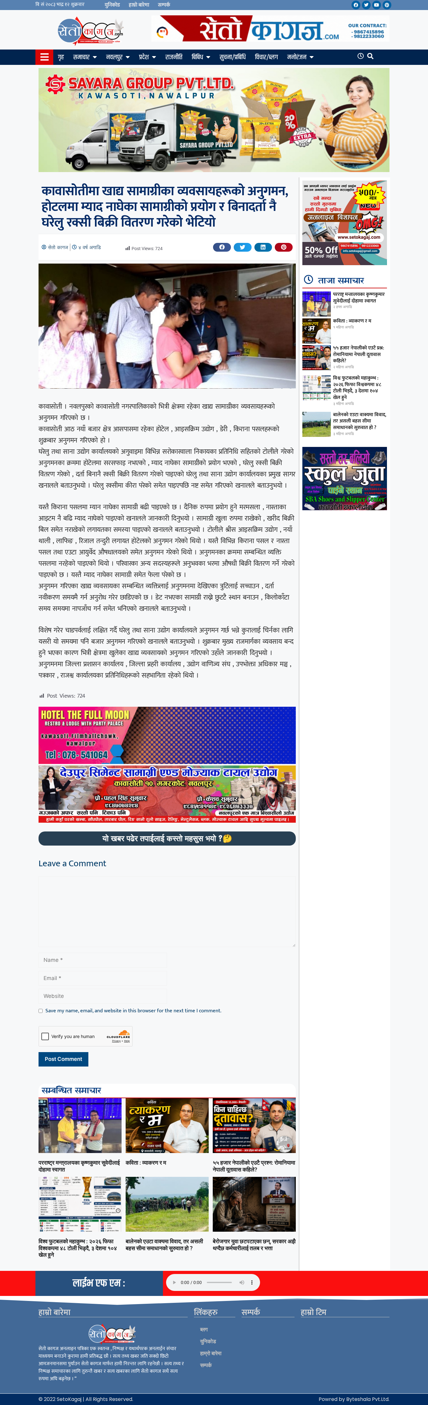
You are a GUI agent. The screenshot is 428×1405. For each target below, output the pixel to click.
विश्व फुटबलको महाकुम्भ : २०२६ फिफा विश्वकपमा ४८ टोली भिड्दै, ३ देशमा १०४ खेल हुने (78, 1248)
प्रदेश (144, 57)
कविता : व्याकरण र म (146, 1162)
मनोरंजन (296, 57)
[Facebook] (356, 5)
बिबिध (197, 57)
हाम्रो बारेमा (139, 5)
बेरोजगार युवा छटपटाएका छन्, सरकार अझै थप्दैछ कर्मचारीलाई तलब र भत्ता (254, 1244)
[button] (222, 247)
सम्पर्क (164, 5)
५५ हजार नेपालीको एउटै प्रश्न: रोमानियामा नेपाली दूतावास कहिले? (254, 1166)
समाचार (81, 57)
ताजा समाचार (341, 281)
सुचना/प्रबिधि (233, 57)
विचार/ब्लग (266, 57)
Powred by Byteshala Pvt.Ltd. (354, 1399)
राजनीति (173, 57)
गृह (61, 57)
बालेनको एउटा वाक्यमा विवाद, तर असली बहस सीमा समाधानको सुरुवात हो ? (164, 1244)
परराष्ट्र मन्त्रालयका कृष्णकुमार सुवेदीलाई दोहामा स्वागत (359, 297)
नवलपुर (114, 57)
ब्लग (204, 1329)
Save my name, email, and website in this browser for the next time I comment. (133, 1011)
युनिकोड (112, 5)
